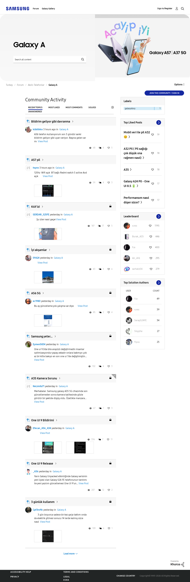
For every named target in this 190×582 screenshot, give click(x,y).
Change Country (126, 576)
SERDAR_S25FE (41, 214)
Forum (36, 8)
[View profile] (28, 129)
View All (143, 123)
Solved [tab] (92, 107)
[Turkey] (17, 8)
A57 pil (35, 160)
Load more (69, 553)
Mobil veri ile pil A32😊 (137, 135)
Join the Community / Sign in (164, 93)
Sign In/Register (164, 8)
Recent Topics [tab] (35, 107)
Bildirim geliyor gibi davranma (50, 121)
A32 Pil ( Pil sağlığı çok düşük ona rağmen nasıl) (135, 153)
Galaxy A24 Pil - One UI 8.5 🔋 (137, 184)
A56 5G (36, 293)
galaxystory (130, 108)
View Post (43, 141)
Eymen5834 (39, 344)
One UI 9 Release (42, 463)
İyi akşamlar (39, 250)
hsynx (36, 167)
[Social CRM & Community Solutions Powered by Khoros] (177, 563)
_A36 (35, 471)
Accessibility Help (20, 572)
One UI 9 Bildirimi (42, 420)
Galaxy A (63, 129)
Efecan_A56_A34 (42, 428)
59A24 (36, 257)
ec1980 (37, 301)
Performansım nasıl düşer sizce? (136, 200)
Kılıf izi (35, 206)
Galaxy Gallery (48, 8)
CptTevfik (38, 509)
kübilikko (38, 129)
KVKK (66, 580)
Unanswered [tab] (35, 111)
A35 (126, 169)
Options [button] (178, 84)
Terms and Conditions (76, 572)
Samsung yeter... (42, 336)
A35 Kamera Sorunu (44, 378)
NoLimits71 (38, 386)
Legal (66, 576)
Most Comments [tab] (74, 107)
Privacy (14, 576)
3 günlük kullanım (42, 502)
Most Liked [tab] (54, 107)
